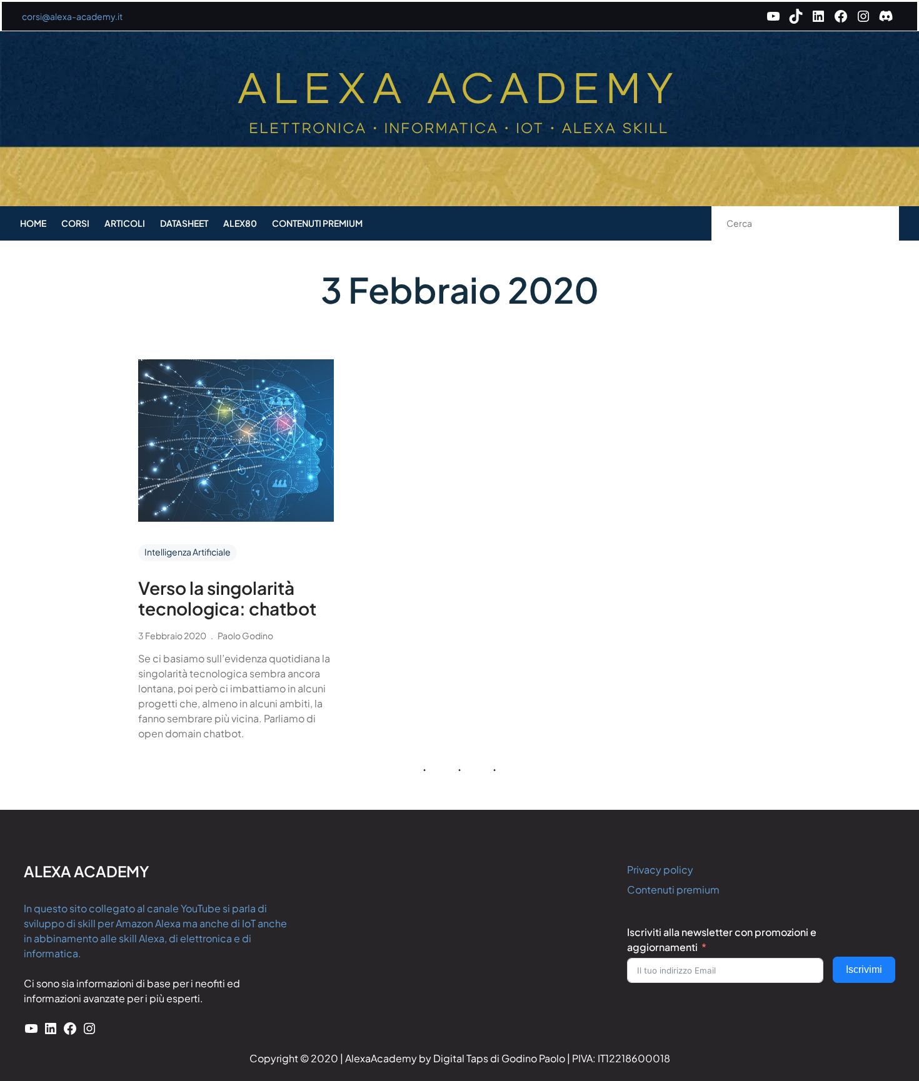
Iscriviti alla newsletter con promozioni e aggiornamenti (721, 939)
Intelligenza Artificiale (187, 551)
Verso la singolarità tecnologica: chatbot (227, 598)
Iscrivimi (864, 969)
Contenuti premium (673, 889)
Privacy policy (660, 869)
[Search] (876, 223)
